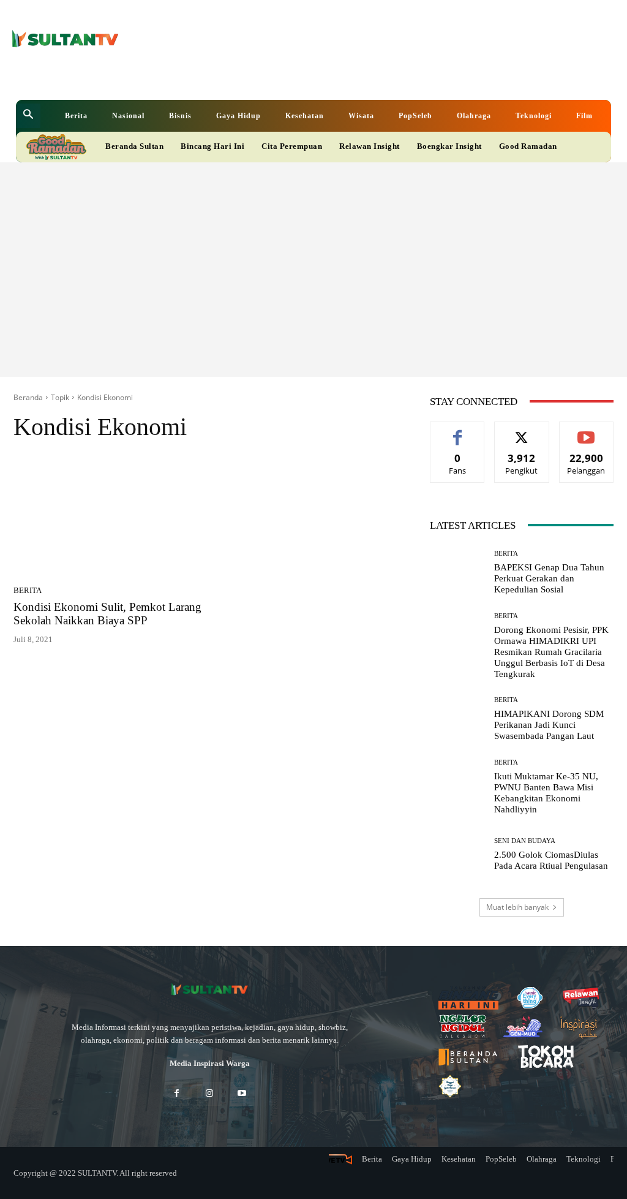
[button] (28, 116)
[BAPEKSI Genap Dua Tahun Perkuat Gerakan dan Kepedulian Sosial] (457, 572)
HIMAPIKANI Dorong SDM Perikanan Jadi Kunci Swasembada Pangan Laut (549, 725)
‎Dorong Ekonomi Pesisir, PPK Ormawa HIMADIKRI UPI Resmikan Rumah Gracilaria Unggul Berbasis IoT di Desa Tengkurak (551, 652)
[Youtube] (294, 76)
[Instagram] (209, 1094)
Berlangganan (588, 431)
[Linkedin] (256, 76)
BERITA (27, 590)
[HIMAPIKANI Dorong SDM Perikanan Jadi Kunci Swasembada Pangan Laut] (457, 719)
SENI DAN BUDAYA (524, 841)
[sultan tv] (209, 990)
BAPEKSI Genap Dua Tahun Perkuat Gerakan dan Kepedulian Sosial (549, 578)
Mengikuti (522, 431)
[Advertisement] (313, 254)
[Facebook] (237, 76)
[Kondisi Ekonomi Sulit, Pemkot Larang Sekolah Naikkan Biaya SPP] (108, 517)
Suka (458, 431)
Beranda (28, 397)
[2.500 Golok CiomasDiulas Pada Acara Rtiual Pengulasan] (457, 854)
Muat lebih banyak (517, 907)
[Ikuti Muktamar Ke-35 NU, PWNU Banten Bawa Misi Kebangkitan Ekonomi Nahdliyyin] (457, 786)
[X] (275, 76)
